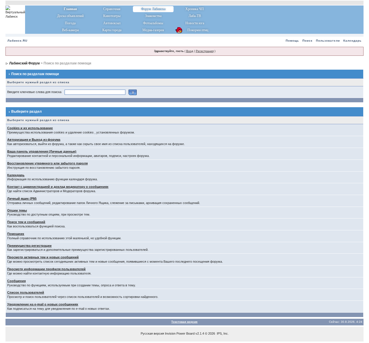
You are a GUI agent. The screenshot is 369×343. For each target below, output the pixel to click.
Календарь (352, 40)
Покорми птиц (194, 30)
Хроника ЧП (194, 9)
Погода (70, 23)
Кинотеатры (112, 16)
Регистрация (205, 51)
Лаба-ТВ (195, 16)
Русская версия (152, 333)
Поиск (307, 40)
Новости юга (194, 23)
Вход (189, 51)
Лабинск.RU (17, 40)
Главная (70, 9)
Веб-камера (70, 30)
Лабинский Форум (24, 63)
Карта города (111, 30)
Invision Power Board (180, 333)
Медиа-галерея (153, 30)
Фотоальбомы (153, 23)
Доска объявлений (70, 16)
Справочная (112, 9)
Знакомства (153, 16)
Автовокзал (112, 23)
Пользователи (328, 40)
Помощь (292, 40)
